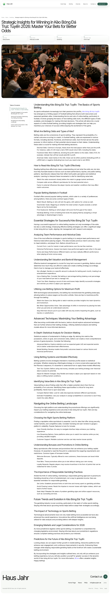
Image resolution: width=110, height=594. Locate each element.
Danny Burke (6, 39)
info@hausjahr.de (95, 582)
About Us (91, 588)
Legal (105, 588)
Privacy (96, 588)
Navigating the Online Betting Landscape (18, 121)
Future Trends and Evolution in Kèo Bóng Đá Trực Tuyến (19, 125)
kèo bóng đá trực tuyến (90, 111)
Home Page (72, 582)
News (7, 17)
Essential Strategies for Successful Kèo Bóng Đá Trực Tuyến (19, 113)
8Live (77, 558)
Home (2, 17)
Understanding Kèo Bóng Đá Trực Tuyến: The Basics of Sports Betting (19, 109)
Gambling (12, 17)
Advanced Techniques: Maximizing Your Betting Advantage (19, 117)
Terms (101, 588)
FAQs (86, 582)
